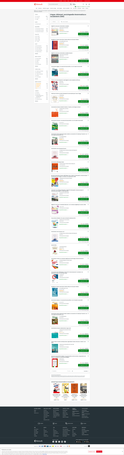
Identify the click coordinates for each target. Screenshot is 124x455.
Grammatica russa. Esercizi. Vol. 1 (57, 231)
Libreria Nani (38, 94)
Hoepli (37, 61)
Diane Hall (61, 27)
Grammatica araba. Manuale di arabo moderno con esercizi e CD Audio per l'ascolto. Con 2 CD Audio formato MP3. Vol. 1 (69, 134)
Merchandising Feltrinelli (85, 430)
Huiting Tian (73, 163)
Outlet (37, 19)
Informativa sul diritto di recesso (75, 414)
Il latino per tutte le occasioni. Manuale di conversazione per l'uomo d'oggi (66, 93)
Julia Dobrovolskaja (68, 150)
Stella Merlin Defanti (63, 246)
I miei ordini (64, 411)
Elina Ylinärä (67, 192)
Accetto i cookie (99, 451)
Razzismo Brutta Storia (85, 417)
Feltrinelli (37, 92)
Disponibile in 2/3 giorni (40, 31)
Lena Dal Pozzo (62, 192)
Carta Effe (45, 410)
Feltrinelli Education (84, 416)
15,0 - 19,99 (38, 38)
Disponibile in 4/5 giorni (40, 28)
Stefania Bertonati (67, 344)
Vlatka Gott (62, 274)
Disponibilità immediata (40, 30)
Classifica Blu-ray (56, 433)
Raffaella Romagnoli (68, 178)
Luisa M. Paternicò (63, 163)
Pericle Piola (62, 95)
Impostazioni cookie (92, 451)
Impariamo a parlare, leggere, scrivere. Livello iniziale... (74, 395)
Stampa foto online (46, 419)
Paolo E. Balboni (38, 48)
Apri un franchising (56, 410)
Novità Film (54, 430)
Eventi (35, 411)
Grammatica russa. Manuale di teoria (58, 148)
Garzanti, (60, 96)
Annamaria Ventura (68, 329)
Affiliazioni (54, 411)
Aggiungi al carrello (84, 33)
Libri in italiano (36, 429)
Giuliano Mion (62, 108)
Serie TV (54, 434)
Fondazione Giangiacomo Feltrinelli (86, 414)
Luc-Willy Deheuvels (63, 136)
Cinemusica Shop (39, 99)
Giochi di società (65, 433)
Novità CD (45, 430)
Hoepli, (60, 151)
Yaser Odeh (72, 344)
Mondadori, (61, 42)
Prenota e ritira (46, 411)
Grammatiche (38, 72)
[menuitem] (36, 8)
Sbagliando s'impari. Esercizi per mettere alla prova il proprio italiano (65, 39)
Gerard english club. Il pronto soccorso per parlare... (56, 395)
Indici (44, 418)
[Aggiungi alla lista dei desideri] (88, 26)
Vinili (44, 433)
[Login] (89, 4)
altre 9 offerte (86, 36)
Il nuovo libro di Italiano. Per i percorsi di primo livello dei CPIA (63, 218)
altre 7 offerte (86, 63)
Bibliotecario (38, 97)
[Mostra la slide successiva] (88, 392)
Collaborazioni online (56, 415)
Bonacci (37, 62)
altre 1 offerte (86, 228)
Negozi (35, 410)
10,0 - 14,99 (38, 37)
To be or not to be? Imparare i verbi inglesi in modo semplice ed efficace (65, 80)
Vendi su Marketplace (56, 414)
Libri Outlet (35, 430)
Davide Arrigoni (69, 260)
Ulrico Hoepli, (61, 360)
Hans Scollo (62, 358)
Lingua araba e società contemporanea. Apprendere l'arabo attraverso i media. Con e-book (68, 342)
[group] (76, 6)
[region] (62, 451)
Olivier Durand (62, 329)
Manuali (37, 75)
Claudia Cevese (62, 150)
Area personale (65, 410)
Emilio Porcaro (62, 219)
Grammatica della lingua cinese (57, 162)
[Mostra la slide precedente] (51, 392)
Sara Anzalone (67, 219)
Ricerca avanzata (74, 4)
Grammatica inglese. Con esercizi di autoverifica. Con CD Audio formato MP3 (66, 66)
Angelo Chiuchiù (38, 51)
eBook (35, 434)
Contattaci (64, 415)
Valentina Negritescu (63, 260)
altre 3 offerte (86, 90)
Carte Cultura (46, 414)
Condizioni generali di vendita (75, 412)
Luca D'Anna (66, 108)
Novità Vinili (45, 434)
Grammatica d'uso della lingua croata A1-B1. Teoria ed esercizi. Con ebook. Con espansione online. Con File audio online (67, 273)
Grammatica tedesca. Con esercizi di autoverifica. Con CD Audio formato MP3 (67, 300)
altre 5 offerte (86, 158)
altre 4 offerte (86, 103)
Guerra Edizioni (38, 58)
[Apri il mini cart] (86, 4)
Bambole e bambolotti (66, 434)
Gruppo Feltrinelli (84, 410)
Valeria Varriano (68, 163)
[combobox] (60, 4)
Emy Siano (61, 81)
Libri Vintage (36, 433)
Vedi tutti (36, 53)
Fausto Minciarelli (39, 47)
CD (44, 429)
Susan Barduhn (65, 27)
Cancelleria (74, 433)
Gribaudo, (60, 206)
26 (72, 371)
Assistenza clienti (65, 414)
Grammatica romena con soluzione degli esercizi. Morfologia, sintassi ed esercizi (67, 258)
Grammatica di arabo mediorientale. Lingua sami (61, 328)
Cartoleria (73, 429)
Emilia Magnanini (74, 150)
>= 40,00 (37, 41)
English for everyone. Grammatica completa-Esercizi (61, 53)
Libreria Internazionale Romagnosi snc (39, 96)
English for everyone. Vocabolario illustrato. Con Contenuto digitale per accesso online (68, 204)
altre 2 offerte (86, 49)
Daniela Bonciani (62, 178)
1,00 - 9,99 (37, 36)
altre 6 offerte (86, 310)
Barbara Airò (62, 344)
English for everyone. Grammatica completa (60, 26)
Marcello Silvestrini (39, 50)
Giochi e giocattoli (65, 429)
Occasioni (37, 17)
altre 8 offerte (86, 76)
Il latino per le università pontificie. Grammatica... (84, 395)
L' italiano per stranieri (39, 71)
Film (53, 429)
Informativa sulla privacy (76, 415)
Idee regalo (83, 429)
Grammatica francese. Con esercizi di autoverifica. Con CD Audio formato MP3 (67, 120)
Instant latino (54, 245)
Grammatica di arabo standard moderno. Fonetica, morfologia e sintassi (65, 107)
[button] (71, 4)
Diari (73, 430)
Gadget (83, 433)
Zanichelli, (60, 68)
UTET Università (38, 64)
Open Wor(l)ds (74, 434)
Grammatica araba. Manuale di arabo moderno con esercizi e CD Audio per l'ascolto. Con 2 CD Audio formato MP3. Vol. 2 (69, 314)
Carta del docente (46, 415)
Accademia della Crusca (64, 41)
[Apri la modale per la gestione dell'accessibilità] (89, 446)
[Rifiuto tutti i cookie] (122, 451)
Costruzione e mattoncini (66, 430)
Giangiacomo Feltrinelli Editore (85, 412)
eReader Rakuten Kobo (85, 434)
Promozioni (38, 16)
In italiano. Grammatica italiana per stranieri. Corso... (65, 395)
